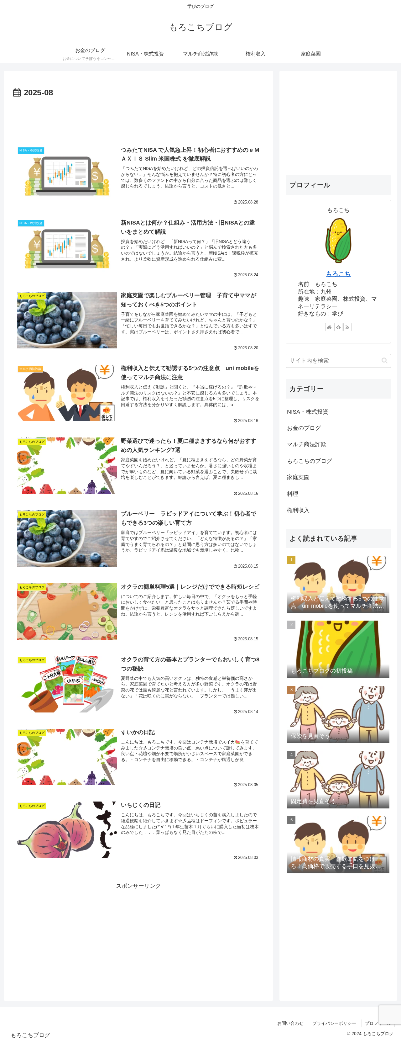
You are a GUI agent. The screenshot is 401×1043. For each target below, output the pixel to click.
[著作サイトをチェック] (329, 327)
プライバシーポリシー (336, 1023)
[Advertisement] (138, 117)
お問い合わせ (290, 1023)
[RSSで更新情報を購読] (347, 327)
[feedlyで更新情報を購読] (338, 327)
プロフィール (378, 1023)
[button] (384, 360)
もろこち (338, 273)
